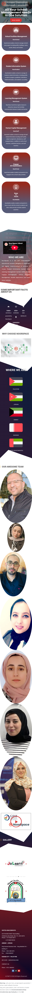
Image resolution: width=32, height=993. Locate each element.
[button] (16, 821)
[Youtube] (19, 971)
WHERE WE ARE (16, 370)
